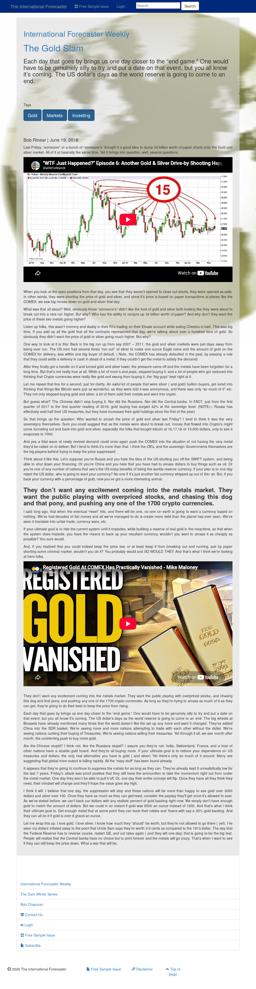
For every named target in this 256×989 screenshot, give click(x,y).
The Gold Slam (54, 47)
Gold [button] (32, 115)
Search (190, 5)
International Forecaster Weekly (77, 33)
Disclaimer (144, 969)
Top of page (174, 972)
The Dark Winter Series (39, 894)
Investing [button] (81, 115)
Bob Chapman (31, 904)
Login (120, 6)
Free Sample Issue (93, 6)
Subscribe (32, 945)
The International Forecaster (38, 6)
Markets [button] (55, 115)
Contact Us (33, 914)
